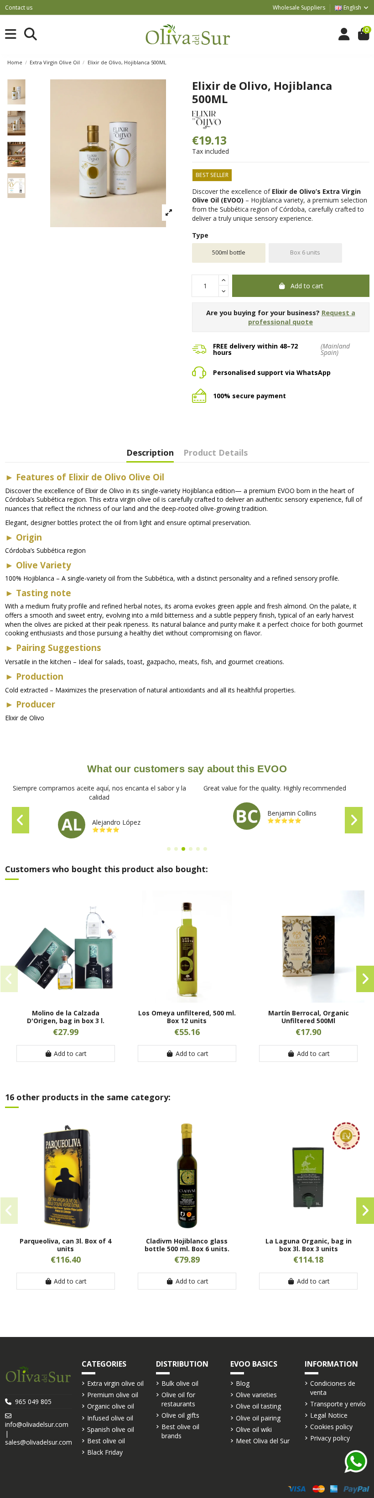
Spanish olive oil (110, 1429)
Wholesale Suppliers (299, 7)
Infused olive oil (110, 1418)
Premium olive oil (112, 1394)
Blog (242, 1383)
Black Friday (105, 1452)
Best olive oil (106, 1440)
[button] (169, 849)
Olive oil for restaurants (178, 1399)
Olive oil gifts (180, 1415)
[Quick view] (66, 999)
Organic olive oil (110, 1406)
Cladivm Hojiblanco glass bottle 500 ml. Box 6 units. (187, 1245)
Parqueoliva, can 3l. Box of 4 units (65, 1245)
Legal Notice (329, 1415)
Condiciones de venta (332, 1388)
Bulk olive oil (179, 1383)
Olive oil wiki (254, 1429)
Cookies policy (331, 1426)
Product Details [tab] (215, 453)
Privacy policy (330, 1438)
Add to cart (307, 285)
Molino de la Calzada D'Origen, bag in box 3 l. (65, 1017)
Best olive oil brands (180, 1431)
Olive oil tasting (258, 1406)
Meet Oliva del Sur (263, 1440)
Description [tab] (150, 453)
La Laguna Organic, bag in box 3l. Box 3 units (308, 1245)
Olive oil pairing (258, 1418)
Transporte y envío (338, 1403)
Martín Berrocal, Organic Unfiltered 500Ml (308, 1017)
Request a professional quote (301, 317)
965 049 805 (33, 1401)
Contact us (18, 7)
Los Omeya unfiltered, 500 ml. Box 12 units (187, 1017)
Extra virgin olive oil (115, 1383)
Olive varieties (256, 1394)
